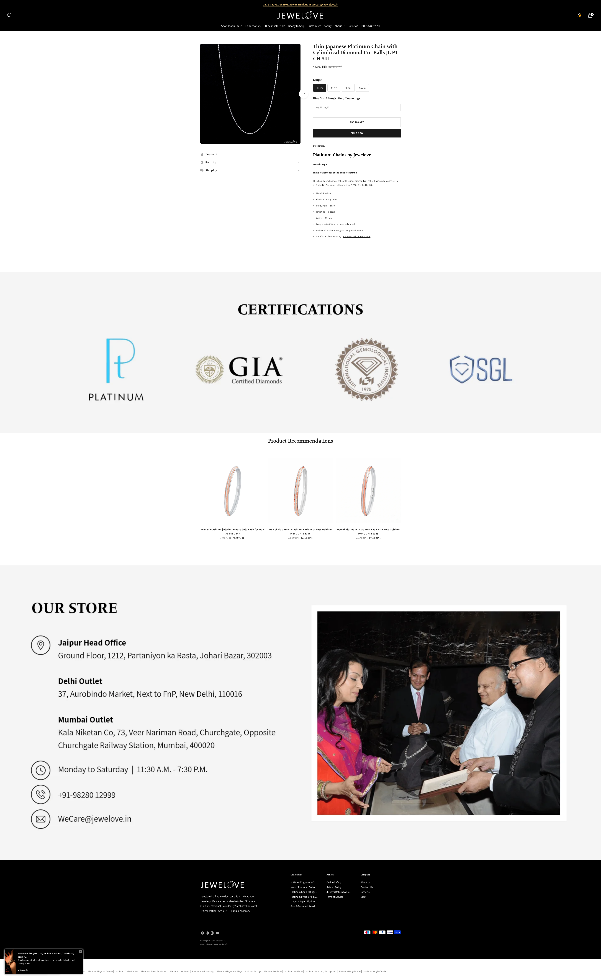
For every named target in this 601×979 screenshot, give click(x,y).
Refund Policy (334, 887)
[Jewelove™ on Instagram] (212, 933)
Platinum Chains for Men (127, 971)
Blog (363, 896)
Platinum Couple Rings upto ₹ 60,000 (310, 892)
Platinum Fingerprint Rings (229, 971)
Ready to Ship (296, 26)
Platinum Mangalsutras (350, 971)
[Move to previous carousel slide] (197, 493)
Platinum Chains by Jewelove (342, 155)
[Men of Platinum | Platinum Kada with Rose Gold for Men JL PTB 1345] (368, 490)
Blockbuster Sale (275, 26)
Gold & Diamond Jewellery (304, 906)
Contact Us (367, 887)
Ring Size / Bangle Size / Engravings (336, 98)
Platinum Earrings (253, 971)
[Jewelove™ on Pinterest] (207, 933)
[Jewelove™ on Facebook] (202, 933)
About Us (340, 26)
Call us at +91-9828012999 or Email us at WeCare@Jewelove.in (300, 4)
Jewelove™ (220, 940)
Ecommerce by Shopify (218, 944)
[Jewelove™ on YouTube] (217, 933)
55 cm (362, 88)
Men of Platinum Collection (305, 887)
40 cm (319, 88)
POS (202, 944)
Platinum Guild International (356, 236)
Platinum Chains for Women (154, 971)
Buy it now (357, 133)
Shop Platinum (230, 26)
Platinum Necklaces (294, 971)
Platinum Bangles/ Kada (374, 971)
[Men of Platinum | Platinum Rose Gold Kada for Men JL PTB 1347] (232, 490)
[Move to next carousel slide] (303, 94)
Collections (252, 26)
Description (319, 146)
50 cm (348, 88)
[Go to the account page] (579, 15)
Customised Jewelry (319, 26)
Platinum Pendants (273, 971)
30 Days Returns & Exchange (341, 892)
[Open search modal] (9, 15)
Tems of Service (334, 896)
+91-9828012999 (370, 26)
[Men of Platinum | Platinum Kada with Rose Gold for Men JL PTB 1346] (300, 490)
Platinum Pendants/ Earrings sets (321, 971)
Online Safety (333, 882)
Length (317, 80)
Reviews (353, 26)
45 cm (334, 88)
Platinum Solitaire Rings (203, 971)
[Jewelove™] (300, 15)
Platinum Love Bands (180, 971)
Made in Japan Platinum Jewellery (309, 901)
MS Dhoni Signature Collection (307, 882)
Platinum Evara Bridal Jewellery (307, 896)
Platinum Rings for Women (100, 971)
